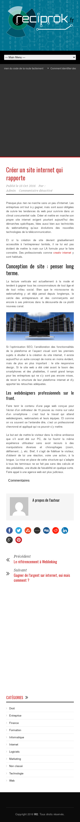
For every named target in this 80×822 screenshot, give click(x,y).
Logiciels (14, 751)
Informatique (16, 737)
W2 (36, 814)
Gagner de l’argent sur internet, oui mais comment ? (42, 577)
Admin (11, 190)
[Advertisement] (40, 115)
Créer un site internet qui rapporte (34, 173)
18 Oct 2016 (27, 186)
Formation (15, 730)
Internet (13, 744)
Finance (14, 723)
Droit (12, 708)
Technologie (16, 773)
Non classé (16, 766)
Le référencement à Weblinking (35, 561)
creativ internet (62, 252)
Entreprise (15, 715)
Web (12, 780)
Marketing (15, 759)
